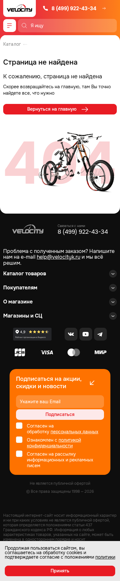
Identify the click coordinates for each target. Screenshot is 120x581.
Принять (60, 571)
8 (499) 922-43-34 (74, 8)
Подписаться (60, 414)
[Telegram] (100, 334)
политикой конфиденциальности (54, 443)
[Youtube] (85, 334)
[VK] (71, 334)
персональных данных (74, 432)
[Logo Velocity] (19, 8)
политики (105, 557)
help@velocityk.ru (58, 257)
